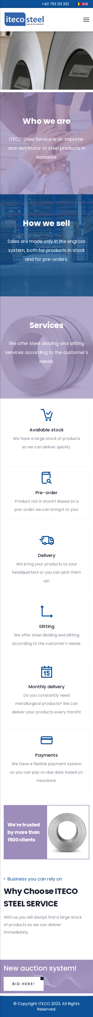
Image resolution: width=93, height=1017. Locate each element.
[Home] (24, 19)
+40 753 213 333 (55, 3)
